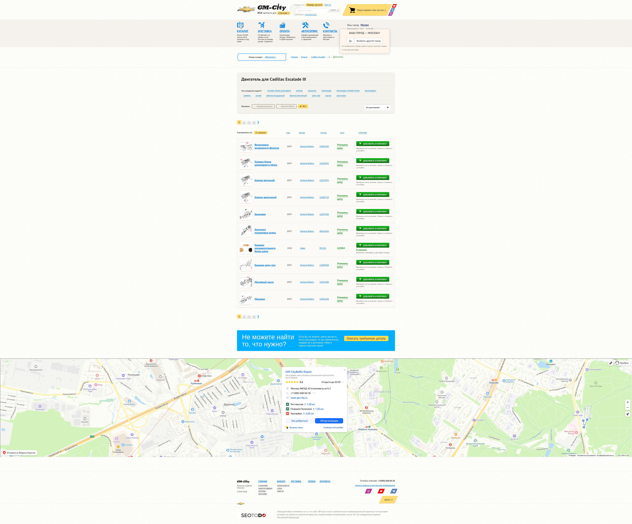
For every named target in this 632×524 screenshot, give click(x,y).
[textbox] (311, 10)
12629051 (324, 163)
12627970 (324, 180)
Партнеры (262, 491)
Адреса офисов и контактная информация (375, 485)
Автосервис (262, 494)
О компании (263, 485)
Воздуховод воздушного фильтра (267, 146)
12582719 (324, 197)
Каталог (304, 57)
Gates (302, 248)
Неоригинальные (265, 106)
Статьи (279, 488)
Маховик (260, 299)
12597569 (324, 214)
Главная (294, 57)
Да (350, 41)
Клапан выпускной (265, 197)
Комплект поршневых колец (265, 231)
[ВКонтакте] (392, 10)
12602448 (324, 299)
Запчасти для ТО (283, 485)
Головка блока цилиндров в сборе (266, 163)
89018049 (324, 231)
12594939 (324, 265)
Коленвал (260, 214)
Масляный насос (264, 282)
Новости (280, 491)
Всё (304, 106)
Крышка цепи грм (265, 265)
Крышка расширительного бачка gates (265, 248)
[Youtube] (394, 6)
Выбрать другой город (369, 41)
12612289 (324, 282)
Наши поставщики (265, 488)
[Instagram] (390, 14)
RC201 (323, 248)
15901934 (324, 146)
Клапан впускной (265, 180)
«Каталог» (270, 57)
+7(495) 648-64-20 (386, 481)
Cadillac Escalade (318, 57)
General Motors (288, 106)
